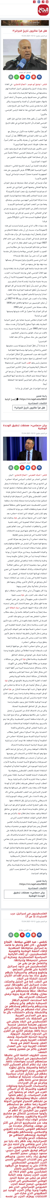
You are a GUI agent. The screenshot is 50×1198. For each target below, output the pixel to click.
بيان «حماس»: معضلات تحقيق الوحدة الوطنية (29, 894)
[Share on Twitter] (27, 77)
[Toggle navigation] (34, 2)
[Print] (10, 77)
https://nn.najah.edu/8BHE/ (33, 884)
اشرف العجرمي (34, 475)
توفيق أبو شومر (34, 84)
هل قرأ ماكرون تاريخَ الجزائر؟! (29, 408)
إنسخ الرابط (10, 399)
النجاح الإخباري (43, 10)
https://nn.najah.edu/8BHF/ (33, 399)
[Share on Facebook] (39, 77)
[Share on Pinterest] (22, 77)
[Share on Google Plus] (33, 77)
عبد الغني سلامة (25, 969)
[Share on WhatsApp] (16, 77)
